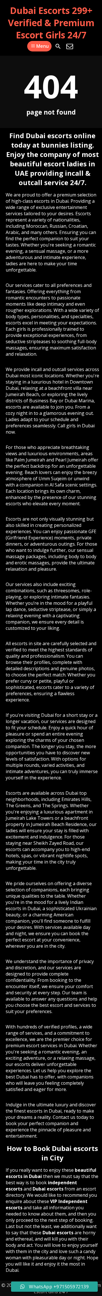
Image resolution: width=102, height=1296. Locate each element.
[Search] (58, 46)
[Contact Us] (70, 46)
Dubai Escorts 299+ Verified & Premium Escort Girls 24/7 (51, 22)
